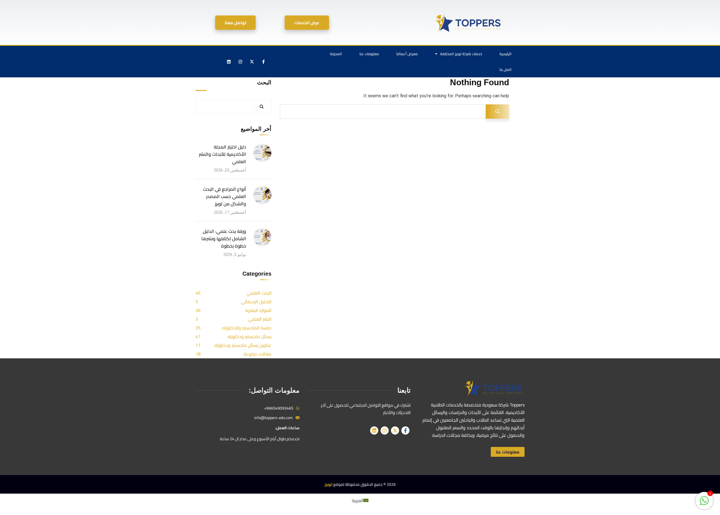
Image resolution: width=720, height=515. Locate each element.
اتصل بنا (506, 69)
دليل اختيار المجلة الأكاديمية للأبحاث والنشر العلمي (222, 154)
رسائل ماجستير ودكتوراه (249, 336)
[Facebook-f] (263, 61)
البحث (264, 82)
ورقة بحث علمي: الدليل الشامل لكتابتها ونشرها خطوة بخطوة (223, 238)
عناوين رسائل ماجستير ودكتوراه (242, 345)
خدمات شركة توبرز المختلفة (461, 53)
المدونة (336, 53)
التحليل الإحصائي (256, 301)
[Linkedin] (229, 61)
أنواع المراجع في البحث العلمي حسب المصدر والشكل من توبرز (224, 196)
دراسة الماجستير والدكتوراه (246, 327)
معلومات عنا (369, 53)
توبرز (328, 484)
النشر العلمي (259, 319)
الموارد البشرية (258, 310)
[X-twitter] (252, 61)
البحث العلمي (259, 293)
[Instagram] (240, 61)
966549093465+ (278, 408)
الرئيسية (506, 53)
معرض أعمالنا (407, 53)
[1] (704, 503)
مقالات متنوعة (257, 354)
